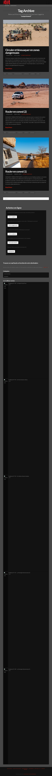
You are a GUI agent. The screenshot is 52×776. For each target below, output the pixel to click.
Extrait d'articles (26, 55)
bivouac (10, 73)
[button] (47, 2)
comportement (18, 73)
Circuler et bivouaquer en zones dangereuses (22, 51)
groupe (32, 132)
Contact (43, 768)
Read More (8, 68)
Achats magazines (17, 768)
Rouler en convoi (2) (16, 111)
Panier (25, 769)
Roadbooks (31, 768)
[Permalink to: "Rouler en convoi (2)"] (26, 93)
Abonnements (25, 768)
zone (38, 73)
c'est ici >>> (45, 267)
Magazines (9, 768)
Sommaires (6, 276)
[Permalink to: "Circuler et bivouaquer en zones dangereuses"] (26, 33)
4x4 (5, 73)
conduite (26, 73)
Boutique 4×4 (38, 768)
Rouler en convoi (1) (16, 171)
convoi (26, 132)
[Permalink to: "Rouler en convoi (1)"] (26, 152)
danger (32, 73)
